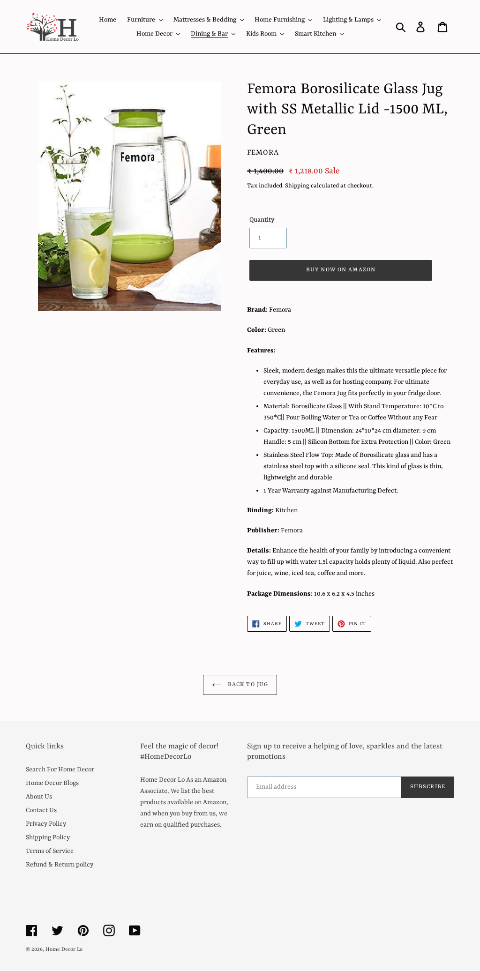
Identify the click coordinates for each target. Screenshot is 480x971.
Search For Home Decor (60, 769)
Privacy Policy (46, 824)
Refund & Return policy (59, 864)
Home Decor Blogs (52, 783)
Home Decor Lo (63, 950)
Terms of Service (50, 851)
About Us (39, 796)
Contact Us (41, 810)
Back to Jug (247, 684)
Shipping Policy (48, 837)
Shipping (297, 185)
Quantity (261, 220)
